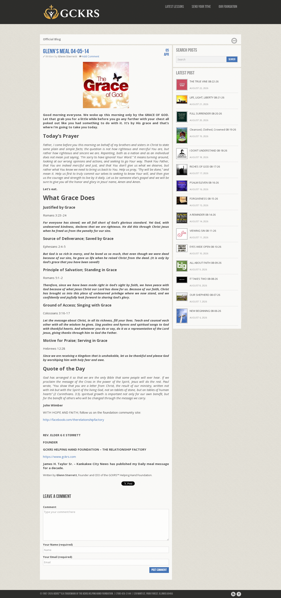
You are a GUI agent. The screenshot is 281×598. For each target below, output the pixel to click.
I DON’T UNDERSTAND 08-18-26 (208, 150)
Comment (49, 507)
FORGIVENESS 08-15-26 (204, 198)
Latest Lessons (174, 7)
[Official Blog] (233, 594)
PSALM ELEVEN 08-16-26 (204, 182)
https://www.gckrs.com (59, 457)
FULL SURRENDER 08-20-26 (206, 113)
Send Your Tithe (201, 7)
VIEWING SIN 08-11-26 (203, 230)
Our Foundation (228, 7)
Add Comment (90, 56)
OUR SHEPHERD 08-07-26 (205, 295)
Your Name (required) (58, 544)
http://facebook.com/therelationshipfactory (73, 420)
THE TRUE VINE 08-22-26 (204, 81)
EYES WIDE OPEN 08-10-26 (205, 247)
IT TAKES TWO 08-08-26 (204, 279)
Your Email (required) (57, 557)
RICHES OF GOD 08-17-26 (205, 166)
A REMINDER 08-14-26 (203, 214)
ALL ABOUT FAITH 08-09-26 (205, 263)
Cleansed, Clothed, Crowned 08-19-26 (213, 129)
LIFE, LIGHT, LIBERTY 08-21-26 (207, 97)
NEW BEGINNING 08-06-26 (205, 311)
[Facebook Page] (239, 594)
